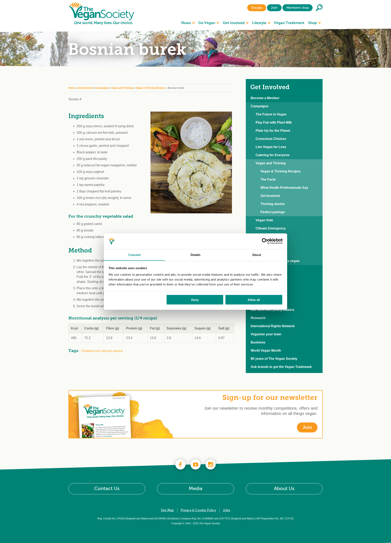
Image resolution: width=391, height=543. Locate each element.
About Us (284, 488)
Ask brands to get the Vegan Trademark (281, 367)
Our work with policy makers (272, 310)
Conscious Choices (271, 138)
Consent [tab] (134, 254)
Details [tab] (196, 254)
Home (71, 88)
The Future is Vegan (271, 114)
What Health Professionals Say (284, 187)
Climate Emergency (271, 228)
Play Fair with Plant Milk (274, 122)
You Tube (195, 464)
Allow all (254, 299)
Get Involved (234, 23)
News (186, 23)
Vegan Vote (264, 220)
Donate (256, 8)
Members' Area (297, 8)
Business (258, 342)
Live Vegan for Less (271, 147)
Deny (195, 299)
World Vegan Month (266, 350)
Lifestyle (259, 23)
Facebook (180, 464)
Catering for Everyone (273, 155)
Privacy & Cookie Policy (198, 510)
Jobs (226, 510)
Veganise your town (266, 334)
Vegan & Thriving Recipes (150, 88)
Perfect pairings (272, 212)
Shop (313, 23)
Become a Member (265, 98)
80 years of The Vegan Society (274, 358)
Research (258, 318)
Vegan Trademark (289, 23)
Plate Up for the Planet (273, 130)
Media (195, 488)
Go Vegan (207, 23)
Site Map (167, 510)
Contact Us (107, 488)
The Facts (268, 179)
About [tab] (256, 254)
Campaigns (101, 88)
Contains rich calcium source (102, 351)
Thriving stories (272, 204)
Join (274, 8)
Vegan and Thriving (122, 88)
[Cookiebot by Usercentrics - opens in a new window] (265, 241)
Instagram (210, 464)
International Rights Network (273, 326)
